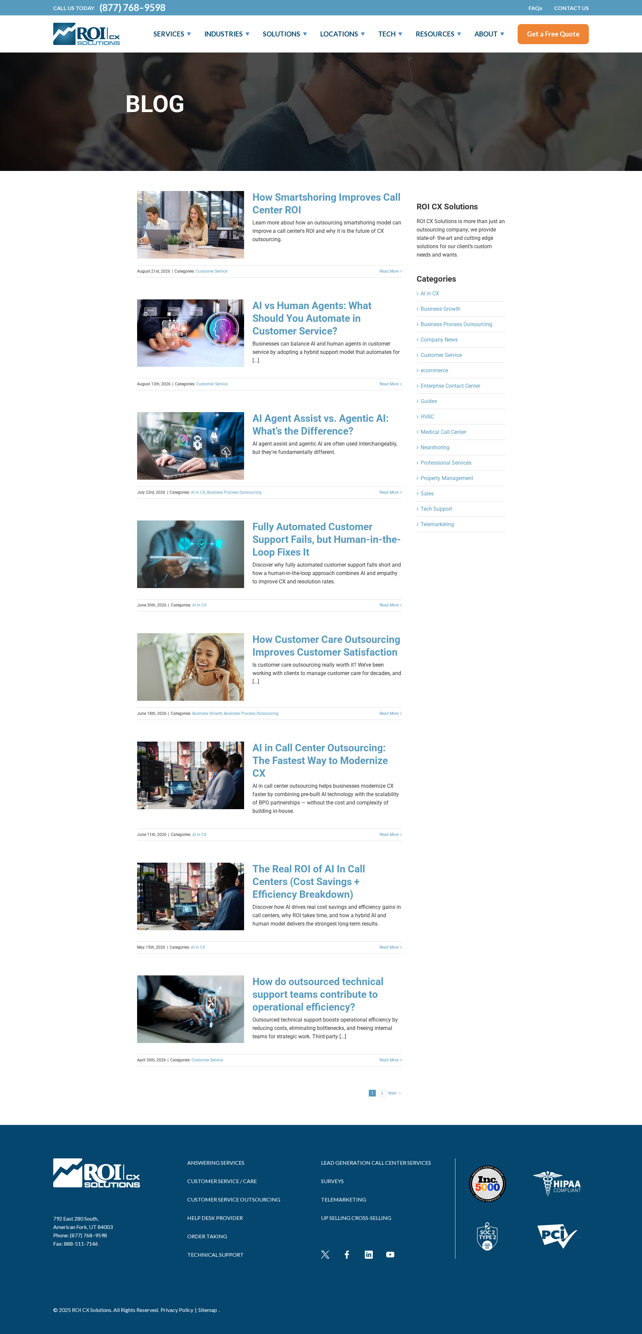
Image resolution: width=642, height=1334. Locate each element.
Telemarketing (437, 524)
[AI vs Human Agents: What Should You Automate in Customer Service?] (190, 333)
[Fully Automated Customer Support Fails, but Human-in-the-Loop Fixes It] (190, 554)
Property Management (447, 478)
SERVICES (168, 34)
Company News (439, 340)
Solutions (281, 34)
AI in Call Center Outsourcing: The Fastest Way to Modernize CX (320, 760)
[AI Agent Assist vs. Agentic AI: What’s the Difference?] (190, 446)
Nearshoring (435, 447)
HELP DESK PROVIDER (215, 1218)
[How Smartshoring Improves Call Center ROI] (190, 225)
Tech (387, 34)
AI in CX (198, 492)
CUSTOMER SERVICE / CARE (222, 1181)
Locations (339, 34)
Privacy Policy (176, 1310)
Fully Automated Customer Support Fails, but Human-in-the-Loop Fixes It (326, 539)
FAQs (535, 8)
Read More (389, 271)
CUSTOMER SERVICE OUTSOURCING (233, 1199)
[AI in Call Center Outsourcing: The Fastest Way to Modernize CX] (190, 775)
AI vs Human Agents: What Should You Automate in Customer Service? (311, 318)
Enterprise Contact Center (450, 386)
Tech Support (436, 509)
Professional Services (446, 463)
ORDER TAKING (207, 1236)
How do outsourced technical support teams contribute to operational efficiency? (318, 994)
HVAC (427, 416)
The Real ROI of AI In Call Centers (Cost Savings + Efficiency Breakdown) (308, 881)
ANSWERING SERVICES (215, 1162)
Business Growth (207, 713)
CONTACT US (571, 8)
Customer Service (211, 271)
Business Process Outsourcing (234, 492)
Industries (223, 34)
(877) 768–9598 (133, 7)
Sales (427, 493)
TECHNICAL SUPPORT (215, 1254)
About (486, 34)
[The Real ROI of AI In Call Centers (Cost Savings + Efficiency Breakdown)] (190, 896)
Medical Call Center (443, 432)
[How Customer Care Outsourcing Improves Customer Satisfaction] (190, 667)
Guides (429, 401)
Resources (435, 34)
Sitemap (207, 1310)
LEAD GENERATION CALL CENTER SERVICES (376, 1162)
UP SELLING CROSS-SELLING (356, 1218)
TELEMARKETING (343, 1199)
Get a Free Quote (553, 34)
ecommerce (434, 370)
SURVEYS (332, 1181)
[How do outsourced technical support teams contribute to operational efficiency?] (190, 1009)
